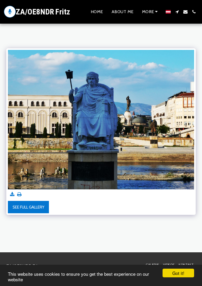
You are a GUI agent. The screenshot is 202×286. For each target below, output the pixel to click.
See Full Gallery (28, 207)
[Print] (19, 194)
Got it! (178, 273)
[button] (177, 12)
